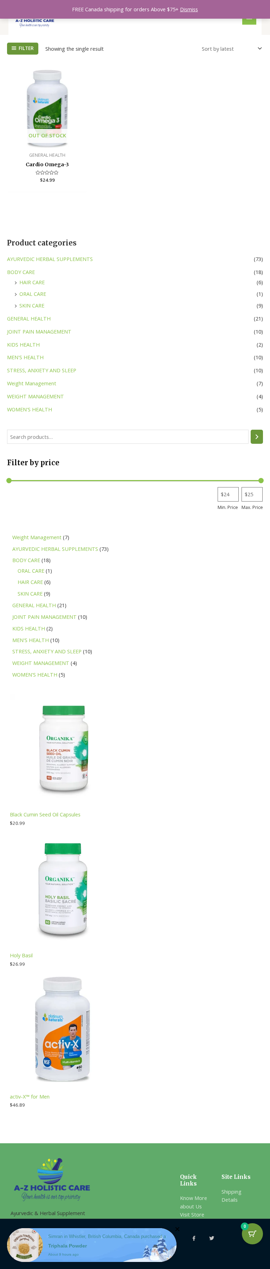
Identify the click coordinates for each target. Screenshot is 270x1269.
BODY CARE (21, 271)
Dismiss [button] (189, 9)
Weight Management (31, 383)
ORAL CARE (32, 293)
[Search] (257, 437)
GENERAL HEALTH (29, 318)
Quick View (47, 141)
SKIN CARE (31, 305)
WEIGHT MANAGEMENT (35, 396)
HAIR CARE (32, 282)
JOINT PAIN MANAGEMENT (39, 331)
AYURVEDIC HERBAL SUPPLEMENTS (50, 258)
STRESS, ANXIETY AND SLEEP (41, 370)
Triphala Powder (67, 1246)
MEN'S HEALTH (25, 357)
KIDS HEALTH (23, 344)
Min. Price (228, 507)
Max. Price (252, 507)
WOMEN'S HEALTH (29, 409)
